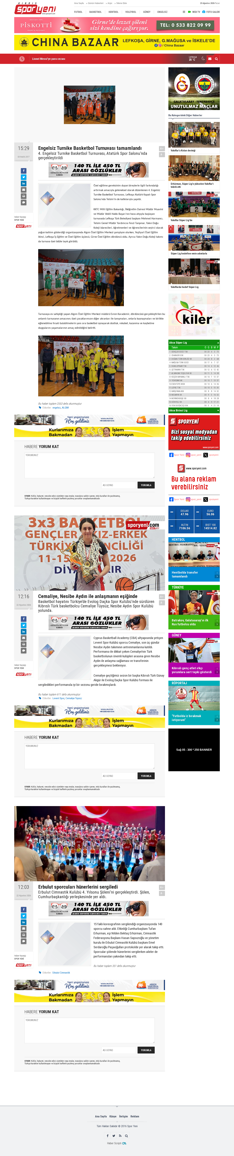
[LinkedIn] (23, 183)
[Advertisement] (68, 1088)
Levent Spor (58, 698)
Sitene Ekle (121, 3)
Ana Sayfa (79, 3)
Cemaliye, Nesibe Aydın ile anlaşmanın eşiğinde (60, 58)
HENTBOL (178, 540)
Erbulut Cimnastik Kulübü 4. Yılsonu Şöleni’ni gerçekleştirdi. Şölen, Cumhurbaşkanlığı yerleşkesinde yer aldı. (94, 894)
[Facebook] (23, 171)
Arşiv (110, 3)
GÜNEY (176, 635)
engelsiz (57, 407)
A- (162, 154)
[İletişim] (210, 58)
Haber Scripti (114, 1143)
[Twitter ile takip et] (114, 1135)
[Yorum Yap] (23, 202)
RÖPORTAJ (179, 683)
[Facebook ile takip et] (107, 1135)
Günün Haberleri (95, 3)
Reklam (135, 1116)
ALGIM (65, 407)
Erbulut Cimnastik (61, 972)
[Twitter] (23, 177)
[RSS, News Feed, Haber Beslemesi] (120, 1135)
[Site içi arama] (216, 58)
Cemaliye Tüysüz (74, 698)
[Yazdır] (23, 196)
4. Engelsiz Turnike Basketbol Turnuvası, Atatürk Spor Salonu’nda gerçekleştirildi (92, 155)
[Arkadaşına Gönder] (23, 190)
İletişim (123, 1116)
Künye (112, 1116)
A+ (162, 148)
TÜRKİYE (178, 587)
